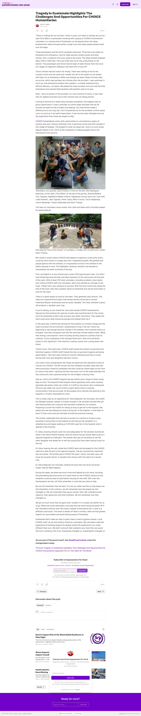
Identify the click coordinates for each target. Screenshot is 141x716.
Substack (121, 713)
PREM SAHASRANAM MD (47, 679)
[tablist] (44, 605)
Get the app (78, 713)
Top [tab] (38, 629)
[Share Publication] (117, 4)
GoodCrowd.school (77, 540)
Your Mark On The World (80, 551)
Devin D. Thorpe (45, 24)
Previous (43, 591)
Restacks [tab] (48, 605)
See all (39, 687)
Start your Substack (66, 713)
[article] (70, 641)
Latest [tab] (43, 629)
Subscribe (125, 4)
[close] (88, 650)
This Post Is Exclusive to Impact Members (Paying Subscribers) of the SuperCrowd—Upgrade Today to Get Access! (58, 641)
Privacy (16, 713)
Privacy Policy (85, 684)
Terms (20, 713)
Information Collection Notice (69, 684)
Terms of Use (79, 682)
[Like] (37, 31)
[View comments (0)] (42, 31)
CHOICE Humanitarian (45, 121)
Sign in (135, 4)
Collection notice (27, 713)
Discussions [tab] (50, 629)
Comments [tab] (40, 605)
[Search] (113, 4)
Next (99, 591)
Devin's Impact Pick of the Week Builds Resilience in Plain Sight (60, 636)
